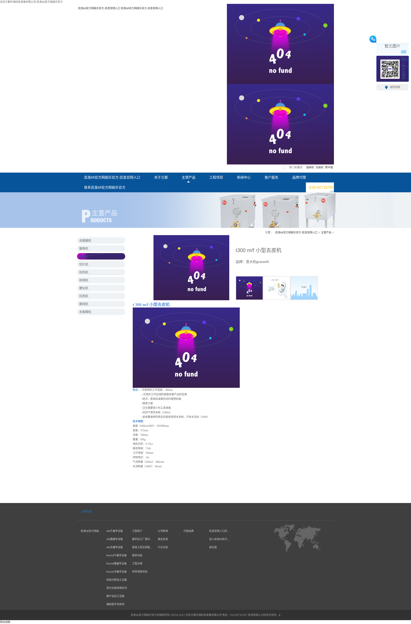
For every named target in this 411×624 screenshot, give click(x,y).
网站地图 (5, 622)
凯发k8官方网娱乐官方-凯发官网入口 (99, 8)
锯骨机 (310, 167)
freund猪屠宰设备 (116, 563)
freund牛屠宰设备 (116, 555)
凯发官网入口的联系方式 (218, 532)
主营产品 (188, 177)
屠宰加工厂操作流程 (140, 540)
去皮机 (83, 256)
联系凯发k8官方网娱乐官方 (104, 187)
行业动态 (163, 547)
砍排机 (83, 280)
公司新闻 (163, 531)
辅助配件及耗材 (115, 604)
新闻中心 (244, 177)
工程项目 (216, 177)
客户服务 (271, 177)
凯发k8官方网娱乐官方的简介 (89, 532)
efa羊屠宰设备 (114, 547)
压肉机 (83, 296)
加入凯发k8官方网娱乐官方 (218, 540)
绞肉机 (83, 272)
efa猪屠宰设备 (114, 539)
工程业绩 (137, 563)
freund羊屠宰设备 (116, 571)
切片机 (83, 264)
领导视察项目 (139, 571)
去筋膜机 (85, 240)
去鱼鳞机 (85, 311)
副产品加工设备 (115, 596)
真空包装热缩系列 (116, 588)
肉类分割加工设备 (116, 579)
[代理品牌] (193, 522)
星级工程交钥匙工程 (140, 548)
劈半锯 (329, 167)
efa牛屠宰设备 (114, 531)
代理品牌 (188, 531)
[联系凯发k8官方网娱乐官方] (218, 522)
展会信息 (163, 539)
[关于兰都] (90, 522)
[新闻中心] (167, 522)
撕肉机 (83, 304)
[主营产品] (115, 522)
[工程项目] (141, 522)
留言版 (213, 547)
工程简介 (137, 531)
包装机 (319, 167)
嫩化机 (83, 288)
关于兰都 (161, 177)
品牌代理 (299, 177)
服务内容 (137, 555)
